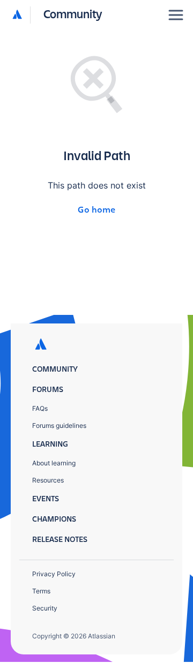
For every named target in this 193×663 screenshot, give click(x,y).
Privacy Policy (54, 574)
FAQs (40, 408)
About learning (54, 463)
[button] (58, 15)
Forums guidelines (59, 425)
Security (44, 608)
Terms (41, 591)
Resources (48, 480)
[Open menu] (175, 15)
